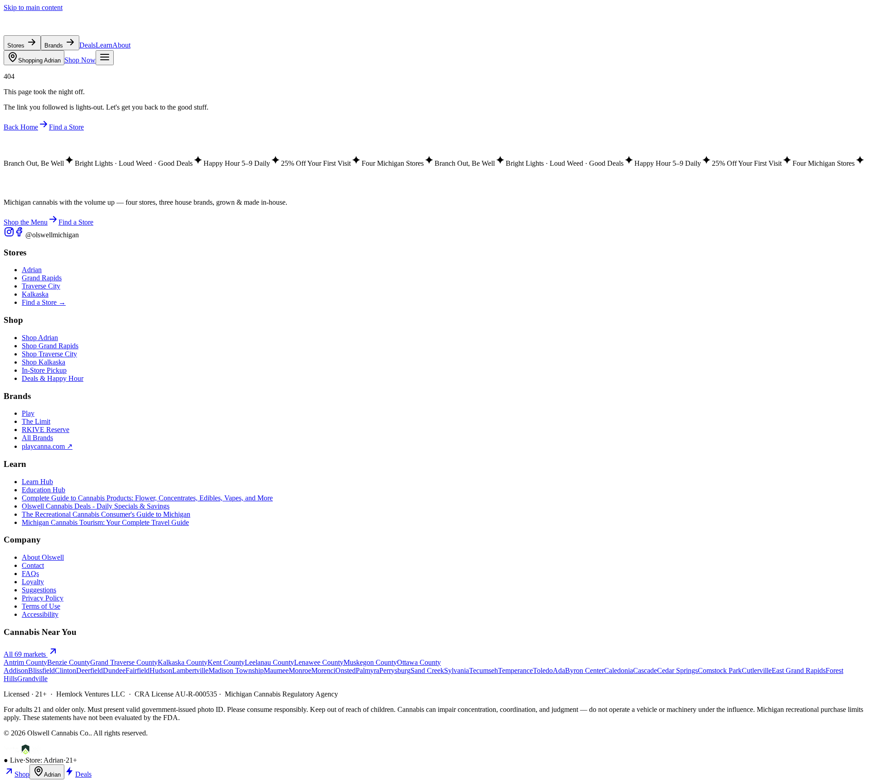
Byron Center (584, 670)
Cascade (645, 670)
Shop (21, 774)
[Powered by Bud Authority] (30, 752)
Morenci (323, 670)
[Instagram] (9, 235)
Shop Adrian (40, 337)
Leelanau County (269, 662)
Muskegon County (370, 662)
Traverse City (41, 286)
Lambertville (190, 670)
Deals (87, 45)
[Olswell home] (45, 31)
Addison (16, 670)
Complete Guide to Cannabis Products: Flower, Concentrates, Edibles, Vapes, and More (147, 498)
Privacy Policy (42, 598)
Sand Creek (427, 670)
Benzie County (68, 662)
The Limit (36, 421)
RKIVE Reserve (45, 429)
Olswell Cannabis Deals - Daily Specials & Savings (95, 506)
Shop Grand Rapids (50, 346)
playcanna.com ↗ (47, 446)
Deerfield (89, 670)
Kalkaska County (183, 662)
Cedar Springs (677, 670)
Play (28, 413)
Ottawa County (419, 662)
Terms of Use (41, 606)
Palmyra (367, 670)
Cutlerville (757, 670)
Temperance (515, 670)
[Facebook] (19, 235)
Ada (559, 670)
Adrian (39, 60)
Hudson (161, 670)
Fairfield (138, 670)
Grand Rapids (42, 278)
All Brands (37, 438)
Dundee (114, 670)
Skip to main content (33, 7)
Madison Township (236, 670)
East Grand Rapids (799, 670)
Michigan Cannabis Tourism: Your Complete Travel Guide (105, 522)
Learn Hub (37, 481)
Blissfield (41, 670)
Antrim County (25, 662)
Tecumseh (483, 670)
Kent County (226, 662)
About (121, 45)
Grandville (32, 678)
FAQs (30, 573)
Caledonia (618, 670)
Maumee (276, 670)
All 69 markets (26, 654)
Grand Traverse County (124, 662)
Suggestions (39, 590)
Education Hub (43, 490)
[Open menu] (105, 57)
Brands (54, 45)
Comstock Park (720, 670)
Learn (104, 45)
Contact (33, 565)
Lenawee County (318, 662)
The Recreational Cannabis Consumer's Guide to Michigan (106, 514)
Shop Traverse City (49, 354)
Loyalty (33, 582)
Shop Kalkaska (43, 362)
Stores (16, 45)
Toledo (543, 670)
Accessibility (40, 614)
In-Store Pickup (44, 370)
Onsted (345, 670)
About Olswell (43, 557)
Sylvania (456, 670)
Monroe (300, 670)
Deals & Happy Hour (52, 378)
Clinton (65, 670)
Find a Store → (44, 302)
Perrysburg (395, 670)
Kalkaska (35, 294)
